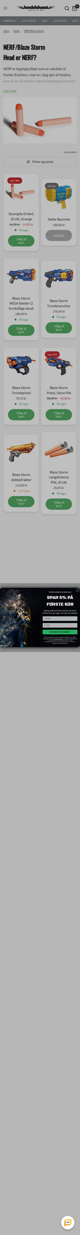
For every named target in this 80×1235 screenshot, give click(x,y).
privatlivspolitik (58, 638)
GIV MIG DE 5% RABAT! (60, 632)
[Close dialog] (77, 590)
